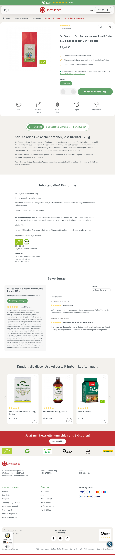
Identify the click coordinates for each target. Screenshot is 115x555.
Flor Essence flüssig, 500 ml (55, 411)
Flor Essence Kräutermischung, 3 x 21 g (22, 412)
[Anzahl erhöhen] (73, 91)
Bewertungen (79, 126)
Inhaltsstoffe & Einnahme (58, 126)
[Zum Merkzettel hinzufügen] (110, 27)
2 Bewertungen (65, 28)
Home (8, 18)
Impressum (45, 549)
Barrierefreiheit (76, 549)
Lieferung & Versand (10, 506)
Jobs (42, 495)
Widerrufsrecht (89, 549)
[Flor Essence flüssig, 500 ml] (57, 390)
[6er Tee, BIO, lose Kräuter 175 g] (28, 48)
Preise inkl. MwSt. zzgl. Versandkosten (72, 74)
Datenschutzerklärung (59, 549)
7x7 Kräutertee (84, 411)
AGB (37, 549)
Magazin (5, 499)
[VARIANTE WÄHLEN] (34, 420)
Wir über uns (45, 491)
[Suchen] (9, 10)
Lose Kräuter (66, 83)
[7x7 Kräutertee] (92, 390)
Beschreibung (35, 126)
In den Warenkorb (92, 91)
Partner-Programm (9, 514)
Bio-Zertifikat (46, 510)
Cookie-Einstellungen (105, 549)
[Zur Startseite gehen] (50, 10)
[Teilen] (101, 26)
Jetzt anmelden (58, 441)
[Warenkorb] (91, 10)
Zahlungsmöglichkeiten (11, 502)
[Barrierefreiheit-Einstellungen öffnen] (109, 544)
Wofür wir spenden (48, 506)
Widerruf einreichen (9, 517)
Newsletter (6, 495)
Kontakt (5, 491)
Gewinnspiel (7, 510)
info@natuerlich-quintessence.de (15, 475)
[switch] (7, 546)
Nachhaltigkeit (46, 499)
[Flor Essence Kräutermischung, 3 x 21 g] (23, 390)
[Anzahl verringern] (63, 91)
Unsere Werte (46, 502)
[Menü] (5, 10)
